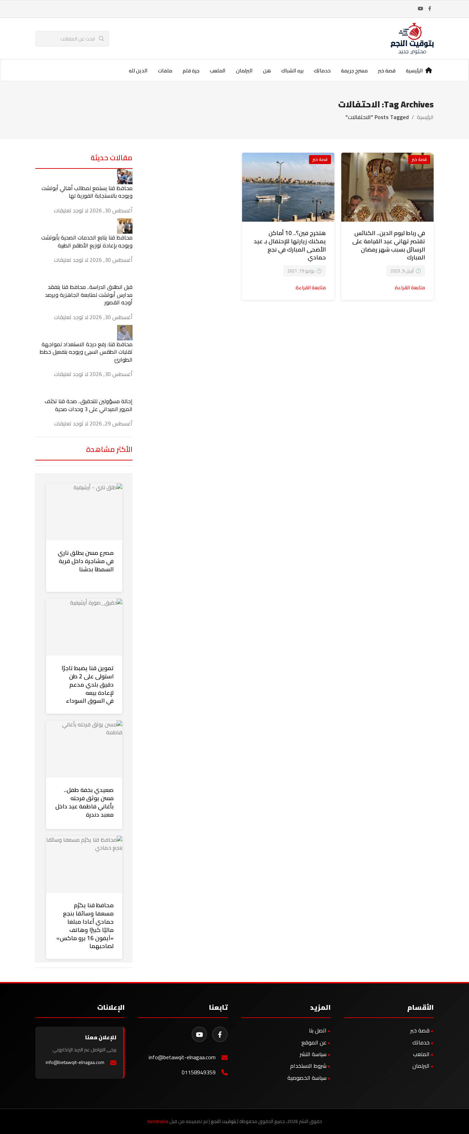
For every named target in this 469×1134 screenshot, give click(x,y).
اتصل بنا (318, 1030)
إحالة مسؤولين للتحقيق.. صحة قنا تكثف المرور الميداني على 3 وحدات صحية (89, 405)
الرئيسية (425, 117)
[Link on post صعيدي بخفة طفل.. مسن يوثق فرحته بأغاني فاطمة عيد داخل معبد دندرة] (84, 749)
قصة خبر (419, 159)
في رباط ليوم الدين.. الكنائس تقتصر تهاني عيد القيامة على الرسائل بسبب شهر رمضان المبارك (388, 245)
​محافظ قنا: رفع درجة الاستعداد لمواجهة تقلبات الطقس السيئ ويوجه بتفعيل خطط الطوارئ (86, 352)
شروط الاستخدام (308, 1066)
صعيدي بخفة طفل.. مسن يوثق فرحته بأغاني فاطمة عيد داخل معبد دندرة (84, 802)
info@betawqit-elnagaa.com (182, 1057)
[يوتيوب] (199, 1034)
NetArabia (157, 1121)
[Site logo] (412, 38)
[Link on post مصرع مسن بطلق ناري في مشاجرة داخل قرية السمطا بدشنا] (84, 511)
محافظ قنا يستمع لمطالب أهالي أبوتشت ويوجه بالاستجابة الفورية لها (87, 192)
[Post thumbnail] (125, 176)
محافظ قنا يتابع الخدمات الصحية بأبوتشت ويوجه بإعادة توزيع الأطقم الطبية (87, 241)
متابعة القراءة (410, 287)
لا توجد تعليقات (71, 210)
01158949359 (199, 1072)
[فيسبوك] (220, 1034)
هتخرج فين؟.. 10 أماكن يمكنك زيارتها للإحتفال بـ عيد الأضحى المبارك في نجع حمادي (290, 245)
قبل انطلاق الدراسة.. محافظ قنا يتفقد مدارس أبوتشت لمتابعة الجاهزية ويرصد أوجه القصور (89, 294)
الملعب (421, 1054)
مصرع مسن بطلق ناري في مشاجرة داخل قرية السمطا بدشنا (86, 561)
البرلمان (421, 1065)
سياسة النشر (313, 1054)
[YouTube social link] (420, 8)
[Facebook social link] (429, 8)
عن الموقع (314, 1042)
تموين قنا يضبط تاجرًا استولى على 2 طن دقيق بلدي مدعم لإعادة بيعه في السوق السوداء (87, 684)
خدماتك (421, 1042)
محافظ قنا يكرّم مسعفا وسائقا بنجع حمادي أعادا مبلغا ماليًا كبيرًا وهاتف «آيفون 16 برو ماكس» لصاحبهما (85, 925)
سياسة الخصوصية (307, 1078)
